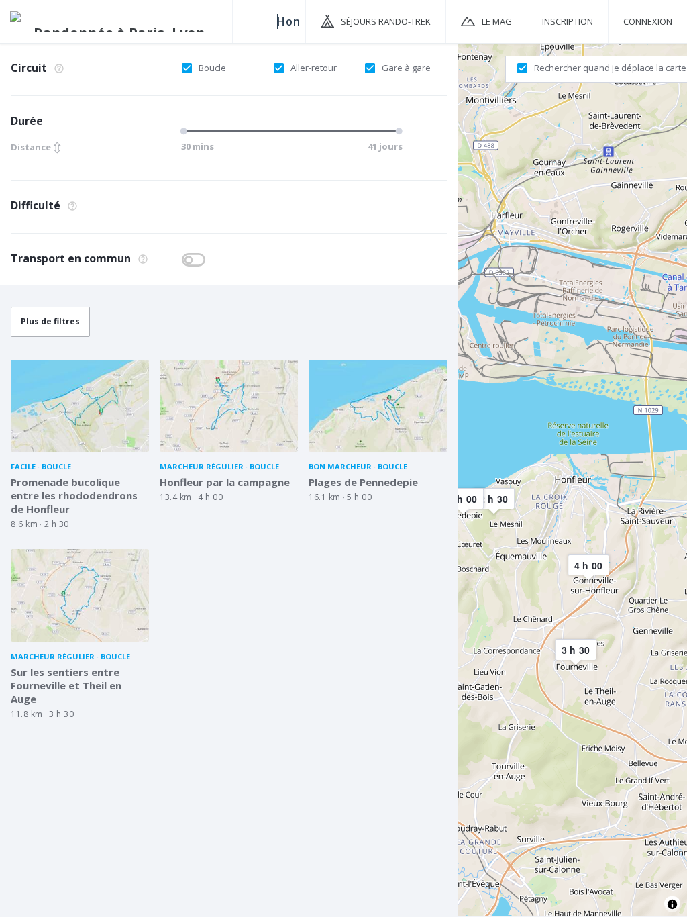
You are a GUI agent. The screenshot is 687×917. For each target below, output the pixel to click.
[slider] (186, 131)
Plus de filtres (50, 321)
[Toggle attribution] (672, 904)
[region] (572, 479)
